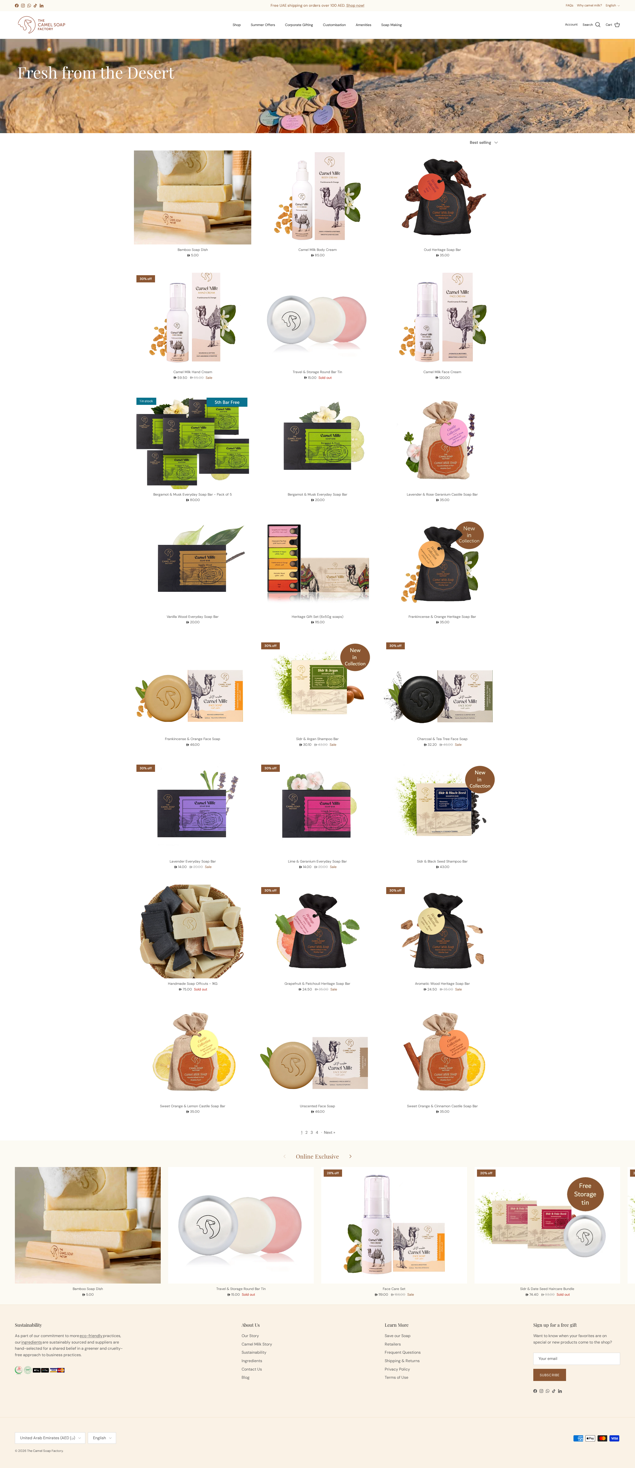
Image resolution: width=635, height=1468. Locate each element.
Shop (237, 25)
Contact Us (252, 1369)
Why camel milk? (589, 5)
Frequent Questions (403, 1352)
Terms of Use (396, 1377)
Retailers (393, 1344)
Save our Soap (398, 1335)
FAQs (569, 5)
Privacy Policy (397, 1369)
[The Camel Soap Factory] (41, 25)
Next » (329, 1132)
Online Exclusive (317, 1156)
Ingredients (252, 1360)
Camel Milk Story (257, 1344)
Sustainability (254, 1352)
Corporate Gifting (299, 25)
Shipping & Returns (402, 1360)
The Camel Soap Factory (45, 1451)
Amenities (363, 25)
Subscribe (550, 1375)
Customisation (334, 25)
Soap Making (391, 25)
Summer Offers (263, 25)
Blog (246, 1377)
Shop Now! (361, 5)
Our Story (250, 1335)
